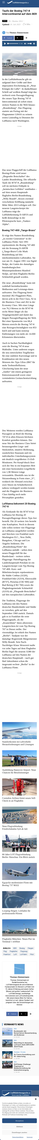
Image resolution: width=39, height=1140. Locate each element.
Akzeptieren (19, 1121)
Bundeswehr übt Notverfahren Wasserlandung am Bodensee (25, 1033)
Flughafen (13, 951)
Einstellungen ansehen (19, 1132)
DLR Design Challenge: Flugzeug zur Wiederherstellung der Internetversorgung (22, 1067)
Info (5, 21)
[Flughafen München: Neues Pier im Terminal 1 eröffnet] (19, 927)
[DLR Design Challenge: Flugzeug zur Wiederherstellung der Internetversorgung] (7, 1065)
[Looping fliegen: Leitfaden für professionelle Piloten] (19, 899)
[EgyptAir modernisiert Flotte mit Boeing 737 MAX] (19, 871)
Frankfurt (7, 954)
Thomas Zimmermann (19, 33)
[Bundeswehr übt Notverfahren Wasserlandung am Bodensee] (7, 1031)
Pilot (32, 954)
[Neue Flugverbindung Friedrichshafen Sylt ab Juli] (19, 815)
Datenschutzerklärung (17, 1137)
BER (14, 948)
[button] (36, 1099)
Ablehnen (19, 1126)
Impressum (29, 1137)
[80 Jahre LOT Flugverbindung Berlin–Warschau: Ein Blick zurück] (19, 843)
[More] (26, 38)
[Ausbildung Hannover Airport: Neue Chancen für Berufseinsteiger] (19, 758)
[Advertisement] (19, 146)
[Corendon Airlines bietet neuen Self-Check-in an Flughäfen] (19, 786)
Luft (15, 954)
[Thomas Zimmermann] (4, 32)
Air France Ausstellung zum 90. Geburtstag (24, 1055)
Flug (5, 951)
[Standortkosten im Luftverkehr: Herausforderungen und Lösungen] (19, 730)
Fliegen (30, 948)
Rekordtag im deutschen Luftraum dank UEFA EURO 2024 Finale (24, 1045)
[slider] (12, 44)
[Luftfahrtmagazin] (16, 2)
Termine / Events (19, 1052)
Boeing (22, 948)
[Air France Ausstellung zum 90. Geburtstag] (7, 1055)
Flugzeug (23, 951)
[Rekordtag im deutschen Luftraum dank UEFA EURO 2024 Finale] (7, 1043)
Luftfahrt (23, 954)
